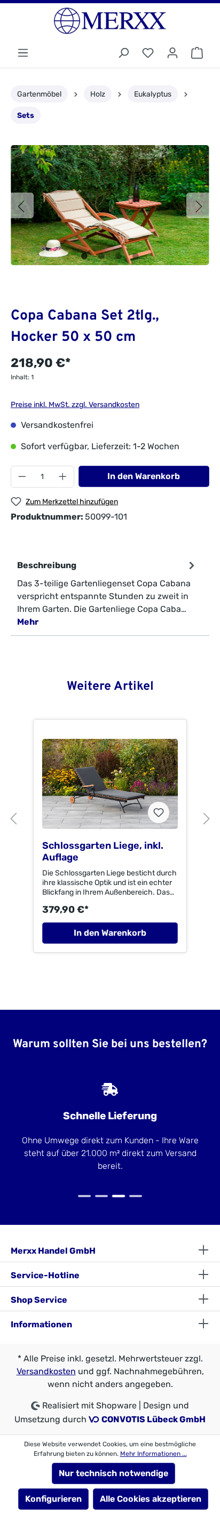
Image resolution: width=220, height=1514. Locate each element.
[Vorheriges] (21, 205)
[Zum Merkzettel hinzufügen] (158, 812)
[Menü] (23, 53)
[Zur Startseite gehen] (110, 20)
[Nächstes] (199, 205)
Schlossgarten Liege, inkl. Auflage (102, 851)
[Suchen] (123, 53)
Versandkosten (46, 1371)
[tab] (107, 593)
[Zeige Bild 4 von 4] (135, 256)
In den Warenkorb (143, 476)
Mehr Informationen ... (153, 1453)
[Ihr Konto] (172, 53)
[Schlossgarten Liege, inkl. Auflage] (110, 784)
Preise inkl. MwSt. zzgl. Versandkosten (75, 404)
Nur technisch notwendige (113, 1473)
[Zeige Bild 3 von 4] (118, 256)
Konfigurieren (53, 1499)
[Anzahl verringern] (22, 477)
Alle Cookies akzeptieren (150, 1499)
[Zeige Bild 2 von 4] (101, 256)
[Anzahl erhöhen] (63, 477)
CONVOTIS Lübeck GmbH (153, 1419)
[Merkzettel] (148, 53)
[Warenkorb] (197, 53)
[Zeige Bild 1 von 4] (84, 256)
